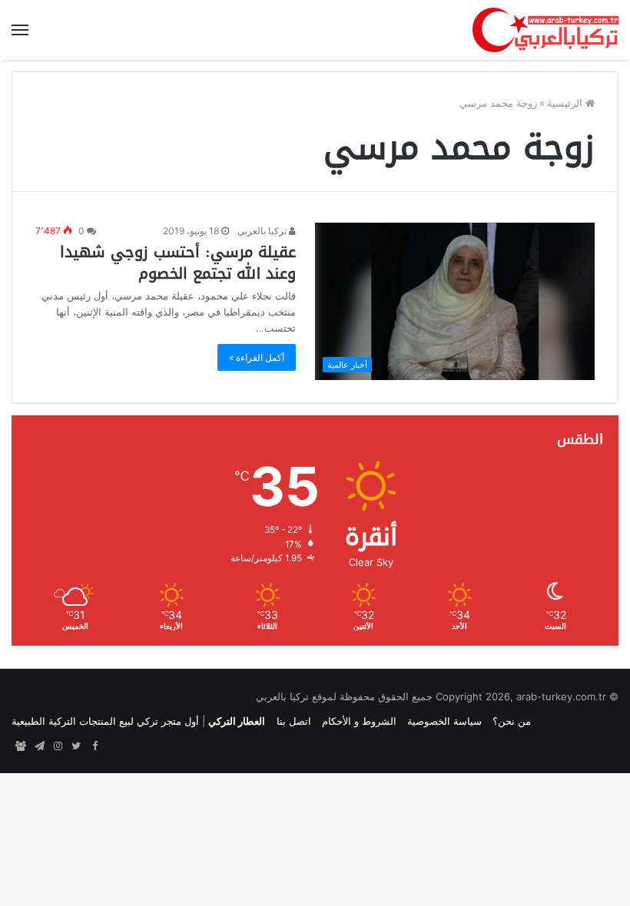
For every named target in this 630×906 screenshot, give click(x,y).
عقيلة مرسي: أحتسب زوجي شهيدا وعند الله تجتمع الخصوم (178, 262)
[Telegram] (39, 746)
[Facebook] (94, 746)
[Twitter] (76, 746)
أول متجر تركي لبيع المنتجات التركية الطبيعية (105, 721)
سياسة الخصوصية (444, 721)
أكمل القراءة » (256, 357)
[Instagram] (57, 746)
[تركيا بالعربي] (545, 30)
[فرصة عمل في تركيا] (21, 746)
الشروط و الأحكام (359, 721)
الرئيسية (566, 103)
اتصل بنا (294, 721)
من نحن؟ (511, 721)
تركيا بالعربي (263, 230)
